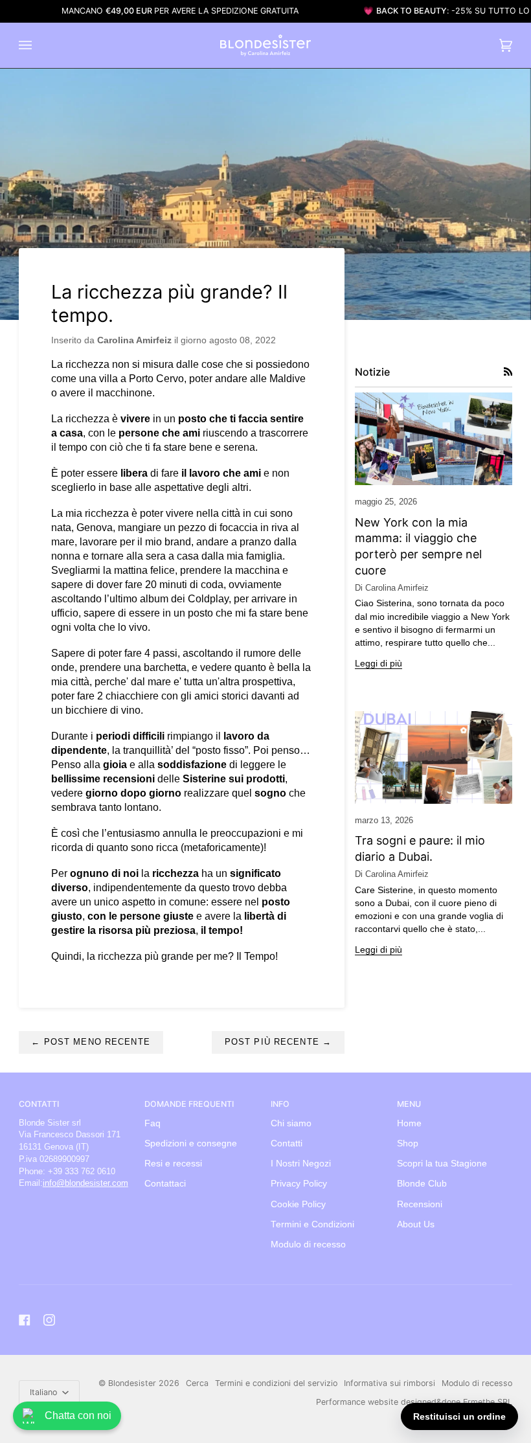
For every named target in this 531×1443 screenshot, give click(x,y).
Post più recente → (278, 1042)
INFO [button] (280, 1104)
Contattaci (165, 1183)
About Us (416, 1224)
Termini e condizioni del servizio (276, 1383)
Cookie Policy (298, 1204)
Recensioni (419, 1204)
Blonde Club (422, 1183)
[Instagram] (49, 1320)
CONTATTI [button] (39, 1104)
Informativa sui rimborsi (389, 1383)
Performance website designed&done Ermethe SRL (414, 1402)
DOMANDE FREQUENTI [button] (189, 1104)
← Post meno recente (90, 1042)
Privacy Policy (299, 1183)
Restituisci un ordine (459, 1416)
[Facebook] (24, 1320)
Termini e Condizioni (312, 1224)
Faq (152, 1123)
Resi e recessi (173, 1163)
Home (409, 1123)
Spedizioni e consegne (190, 1143)
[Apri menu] (38, 45)
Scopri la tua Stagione (442, 1163)
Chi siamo (291, 1123)
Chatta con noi (78, 1415)
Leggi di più (378, 663)
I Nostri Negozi (301, 1163)
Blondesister (132, 1383)
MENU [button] (409, 1104)
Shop (407, 1143)
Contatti (286, 1143)
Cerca (197, 1383)
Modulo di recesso (308, 1244)
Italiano (45, 1392)
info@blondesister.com (85, 1183)
